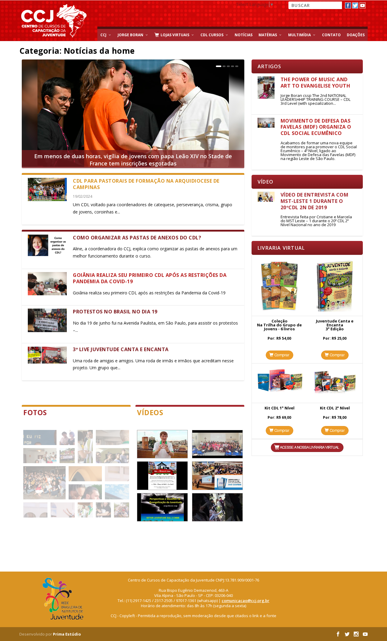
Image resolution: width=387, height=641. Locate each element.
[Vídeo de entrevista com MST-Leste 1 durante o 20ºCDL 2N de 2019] (266, 197)
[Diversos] (217, 507)
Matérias (268, 34)
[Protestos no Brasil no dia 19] (47, 320)
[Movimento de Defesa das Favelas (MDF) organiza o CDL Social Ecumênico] (266, 123)
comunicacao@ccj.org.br (245, 600)
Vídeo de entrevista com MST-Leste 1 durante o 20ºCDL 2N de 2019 (315, 201)
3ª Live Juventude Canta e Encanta (121, 349)
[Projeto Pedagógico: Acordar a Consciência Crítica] (217, 444)
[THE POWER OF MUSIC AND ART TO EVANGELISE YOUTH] (266, 87)
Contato (331, 34)
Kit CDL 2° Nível (335, 408)
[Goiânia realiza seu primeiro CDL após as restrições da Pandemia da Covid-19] (47, 283)
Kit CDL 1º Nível (279, 408)
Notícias (243, 34)
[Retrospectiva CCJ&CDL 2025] (162, 475)
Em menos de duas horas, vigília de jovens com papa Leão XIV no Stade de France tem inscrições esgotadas (133, 159)
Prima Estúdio (67, 634)
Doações (356, 34)
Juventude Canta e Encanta (334, 323)
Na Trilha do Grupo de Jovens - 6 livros (279, 327)
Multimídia (299, 34)
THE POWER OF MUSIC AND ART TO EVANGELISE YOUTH (315, 82)
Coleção (280, 321)
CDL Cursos (211, 34)
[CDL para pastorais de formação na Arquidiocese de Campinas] (47, 189)
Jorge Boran (130, 34)
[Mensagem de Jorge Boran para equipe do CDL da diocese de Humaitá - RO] (162, 444)
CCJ (103, 34)
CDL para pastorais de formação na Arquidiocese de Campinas (146, 184)
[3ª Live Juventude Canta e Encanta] (47, 357)
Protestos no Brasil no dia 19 (115, 311)
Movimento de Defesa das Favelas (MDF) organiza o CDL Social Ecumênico (316, 127)
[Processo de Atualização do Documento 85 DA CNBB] (217, 475)
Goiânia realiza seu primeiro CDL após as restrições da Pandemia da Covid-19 (149, 278)
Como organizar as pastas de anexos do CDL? (137, 237)
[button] (40, 437)
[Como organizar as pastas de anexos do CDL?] (47, 245)
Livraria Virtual (281, 248)
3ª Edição (335, 329)
